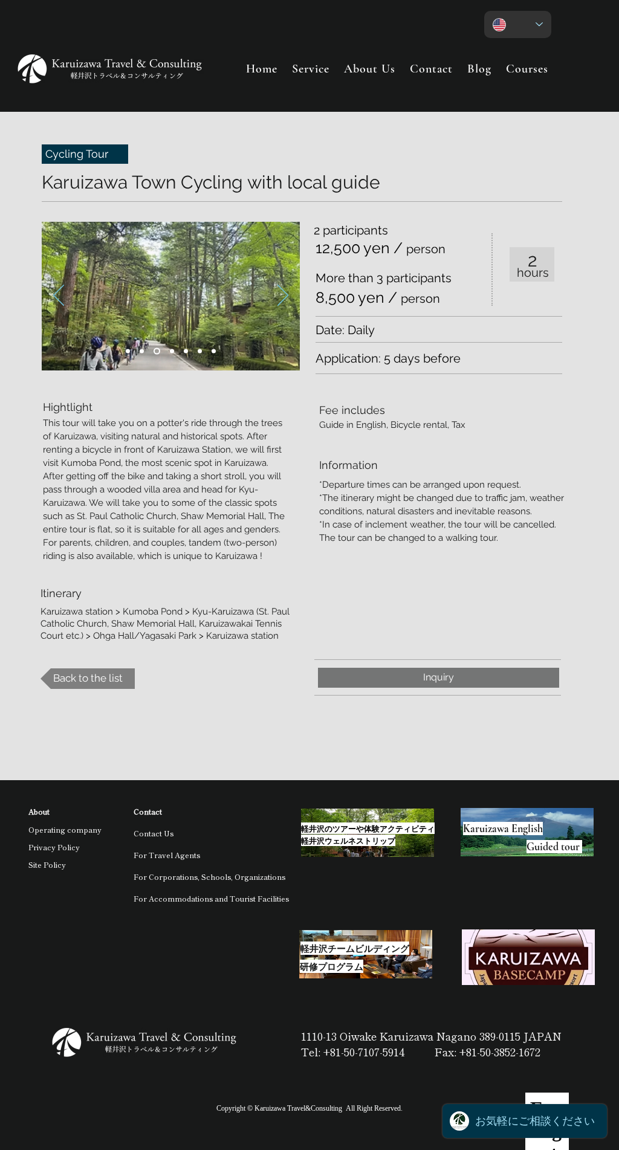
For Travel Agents (167, 855)
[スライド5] (157, 351)
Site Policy (47, 864)
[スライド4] (172, 351)
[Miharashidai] (142, 351)
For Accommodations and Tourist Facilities (211, 898)
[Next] (282, 296)
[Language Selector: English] (517, 24)
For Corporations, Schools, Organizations (209, 876)
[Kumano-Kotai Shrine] (128, 351)
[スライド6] (186, 351)
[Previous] (58, 296)
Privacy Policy (54, 847)
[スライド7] (200, 351)
